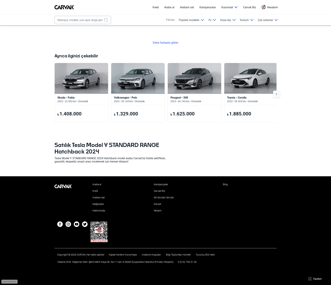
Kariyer (157, 204)
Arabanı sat (187, 7)
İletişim (157, 210)
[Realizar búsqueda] (107, 20)
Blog (225, 184)
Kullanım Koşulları (151, 254)
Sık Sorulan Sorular (164, 197)
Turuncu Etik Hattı (205, 254)
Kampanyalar (207, 7)
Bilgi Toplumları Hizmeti (178, 254)
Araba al (169, 7)
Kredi (156, 7)
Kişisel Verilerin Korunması (122, 254)
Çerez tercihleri (9, 282)
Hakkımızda (98, 210)
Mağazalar (98, 204)
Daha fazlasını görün (165, 42)
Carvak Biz (249, 7)
